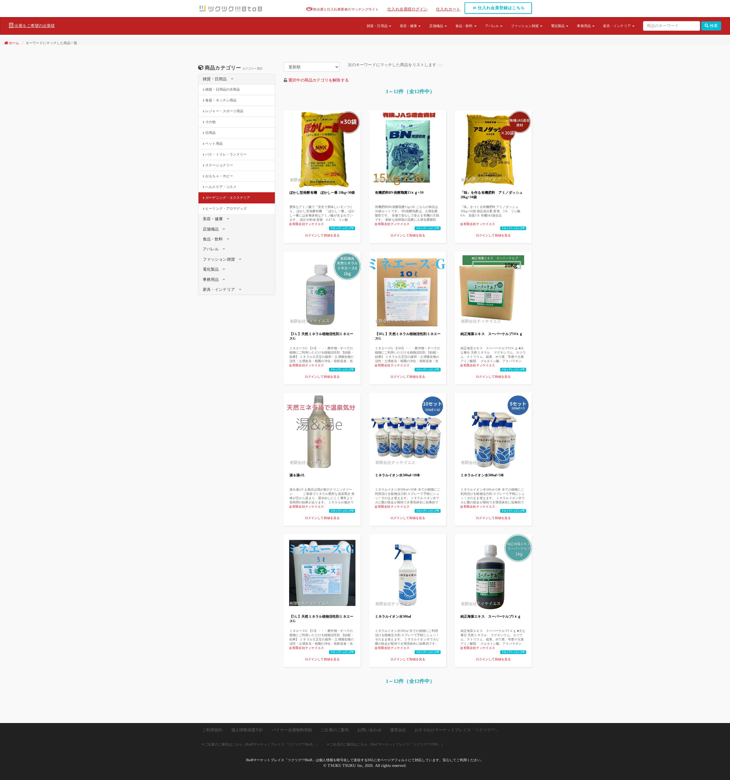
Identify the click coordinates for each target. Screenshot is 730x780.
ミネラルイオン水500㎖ (393, 616)
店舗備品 (436, 26)
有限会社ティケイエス (307, 224)
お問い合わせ (369, 730)
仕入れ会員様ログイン (407, 9)
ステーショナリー (218, 165)
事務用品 (584, 26)
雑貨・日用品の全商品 (222, 89)
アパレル (492, 26)
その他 (210, 122)
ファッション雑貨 (525, 26)
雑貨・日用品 (377, 26)
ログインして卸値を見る (322, 235)
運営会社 (398, 730)
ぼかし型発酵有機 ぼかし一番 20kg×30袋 (322, 193)
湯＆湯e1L (297, 475)
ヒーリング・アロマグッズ (225, 209)
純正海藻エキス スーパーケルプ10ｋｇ (492, 334)
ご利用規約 (212, 730)
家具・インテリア (617, 26)
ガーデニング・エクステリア (227, 198)
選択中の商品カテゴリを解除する (318, 80)
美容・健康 (409, 26)
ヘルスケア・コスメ (220, 187)
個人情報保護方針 (247, 730)
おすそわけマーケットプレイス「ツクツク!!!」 (457, 730)
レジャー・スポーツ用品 (223, 111)
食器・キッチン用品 (220, 100)
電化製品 (558, 26)
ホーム (13, 43)
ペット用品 (213, 144)
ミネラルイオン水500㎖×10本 (397, 475)
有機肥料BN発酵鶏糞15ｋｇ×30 (399, 193)
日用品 (210, 133)
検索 (713, 26)
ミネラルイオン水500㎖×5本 (482, 475)
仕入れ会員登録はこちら (500, 8)
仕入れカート (448, 9)
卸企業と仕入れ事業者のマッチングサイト (345, 9)
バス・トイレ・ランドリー (225, 154)
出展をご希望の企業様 (34, 26)
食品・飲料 (464, 26)
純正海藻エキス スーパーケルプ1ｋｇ (491, 616)
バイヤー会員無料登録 (292, 730)
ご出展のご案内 (335, 730)
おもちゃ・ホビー (218, 176)
